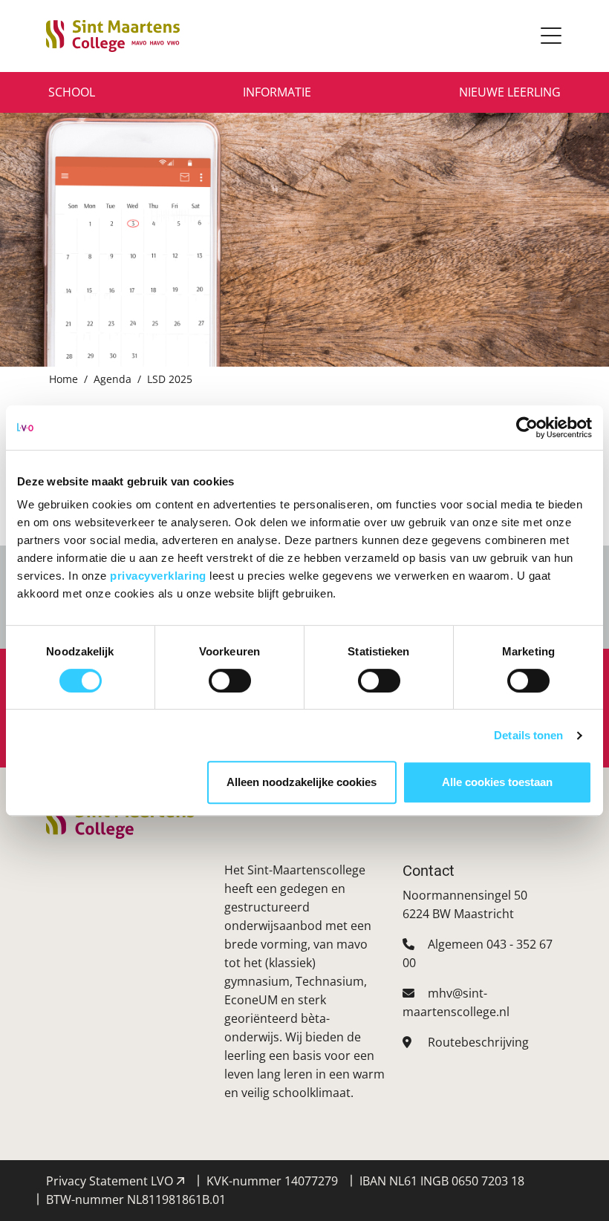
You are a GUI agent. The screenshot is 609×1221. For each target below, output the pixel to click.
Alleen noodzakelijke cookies (302, 782)
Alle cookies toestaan (497, 782)
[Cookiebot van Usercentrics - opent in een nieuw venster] (527, 427)
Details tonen (528, 735)
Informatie (277, 92)
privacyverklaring (159, 575)
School (71, 92)
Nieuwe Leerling (510, 92)
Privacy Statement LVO (111, 1181)
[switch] (230, 681)
